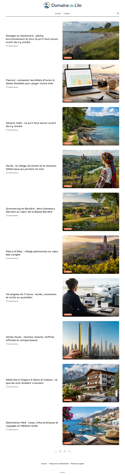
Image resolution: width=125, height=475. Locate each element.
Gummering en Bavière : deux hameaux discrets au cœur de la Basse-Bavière (30, 210)
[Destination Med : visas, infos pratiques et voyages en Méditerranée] (90, 426)
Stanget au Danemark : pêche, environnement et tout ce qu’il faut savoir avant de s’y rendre (32, 39)
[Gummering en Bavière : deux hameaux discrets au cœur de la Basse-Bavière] (90, 212)
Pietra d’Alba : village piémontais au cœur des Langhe (32, 253)
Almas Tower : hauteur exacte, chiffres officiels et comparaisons (30, 338)
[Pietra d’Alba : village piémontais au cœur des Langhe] (90, 254)
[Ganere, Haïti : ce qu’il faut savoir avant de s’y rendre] (90, 126)
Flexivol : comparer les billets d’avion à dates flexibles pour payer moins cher (30, 81)
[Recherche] (118, 13)
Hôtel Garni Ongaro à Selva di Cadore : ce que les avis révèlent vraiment (31, 381)
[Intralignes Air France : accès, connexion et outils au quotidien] (90, 297)
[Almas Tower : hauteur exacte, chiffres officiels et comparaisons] (90, 340)
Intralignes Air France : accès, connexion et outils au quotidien (31, 296)
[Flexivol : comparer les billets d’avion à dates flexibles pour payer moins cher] (90, 83)
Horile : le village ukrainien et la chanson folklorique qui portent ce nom (31, 167)
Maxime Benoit (13, 46)
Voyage (68, 57)
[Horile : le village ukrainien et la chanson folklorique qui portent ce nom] (90, 169)
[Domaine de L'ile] (62, 5)
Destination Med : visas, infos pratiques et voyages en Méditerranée (32, 424)
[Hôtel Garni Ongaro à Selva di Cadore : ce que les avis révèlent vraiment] (90, 383)
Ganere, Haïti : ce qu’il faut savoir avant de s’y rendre (31, 124)
